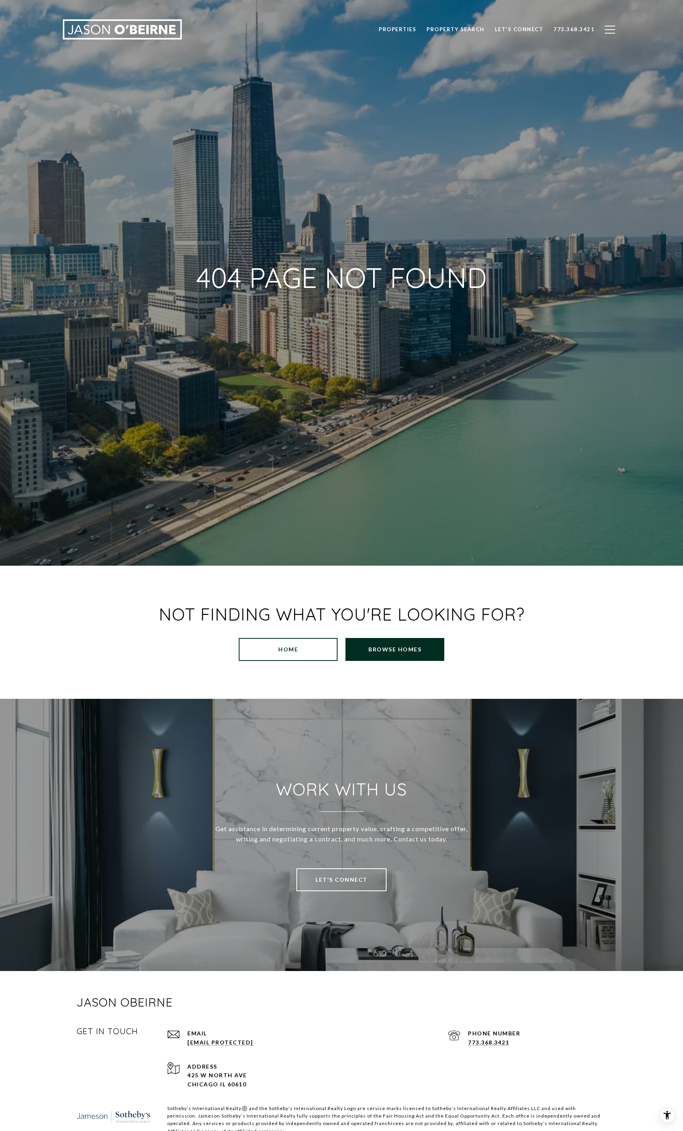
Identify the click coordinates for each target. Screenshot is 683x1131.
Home (288, 649)
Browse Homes (394, 649)
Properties (397, 29)
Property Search (455, 29)
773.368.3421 (488, 1042)
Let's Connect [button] (341, 879)
